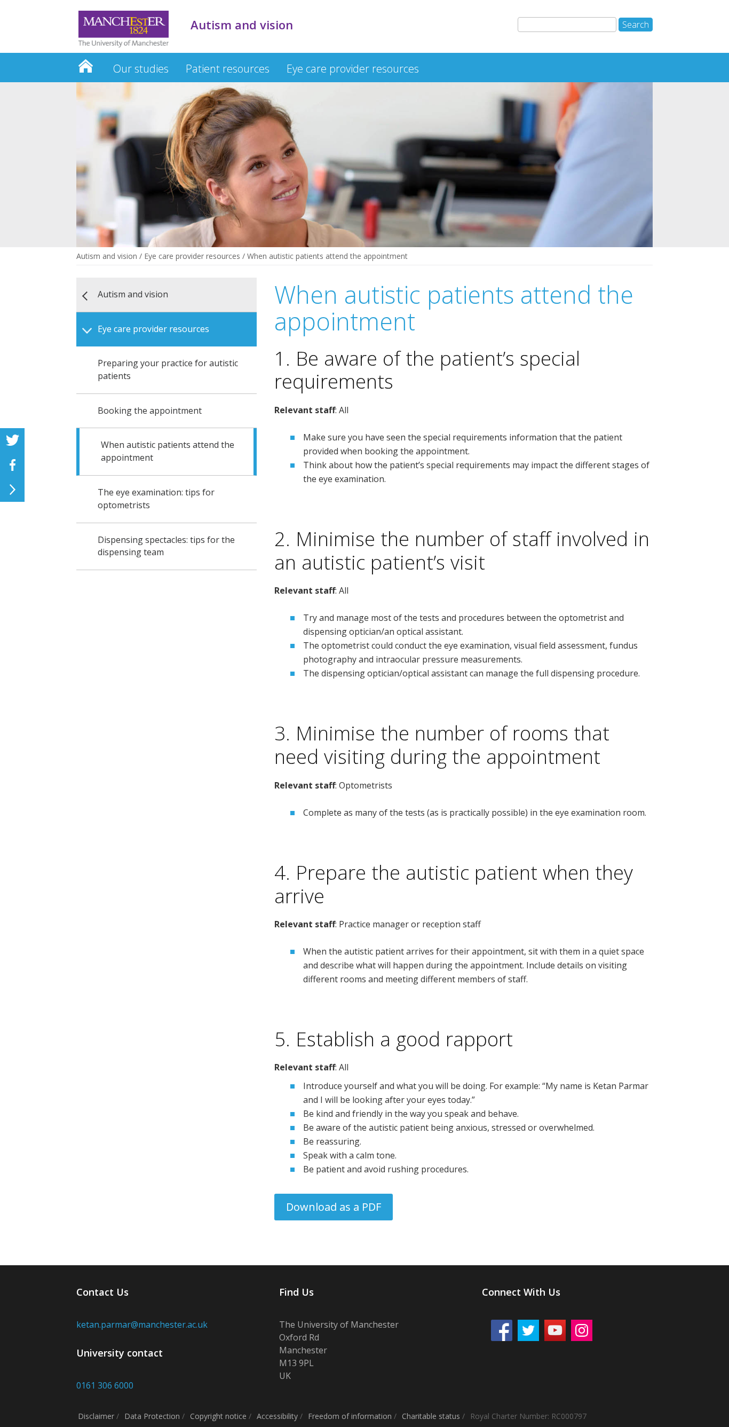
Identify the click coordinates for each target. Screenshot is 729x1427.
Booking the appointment (150, 410)
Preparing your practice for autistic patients (168, 369)
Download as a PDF (333, 1207)
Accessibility (277, 1416)
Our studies (141, 68)
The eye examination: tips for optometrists (156, 498)
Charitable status (431, 1416)
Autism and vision (85, 63)
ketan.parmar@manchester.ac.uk (142, 1324)
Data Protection (152, 1416)
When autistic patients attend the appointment (167, 451)
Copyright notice (218, 1416)
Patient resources (228, 68)
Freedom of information (350, 1416)
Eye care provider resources (353, 68)
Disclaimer (96, 1416)
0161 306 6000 (104, 1385)
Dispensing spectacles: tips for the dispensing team (166, 546)
